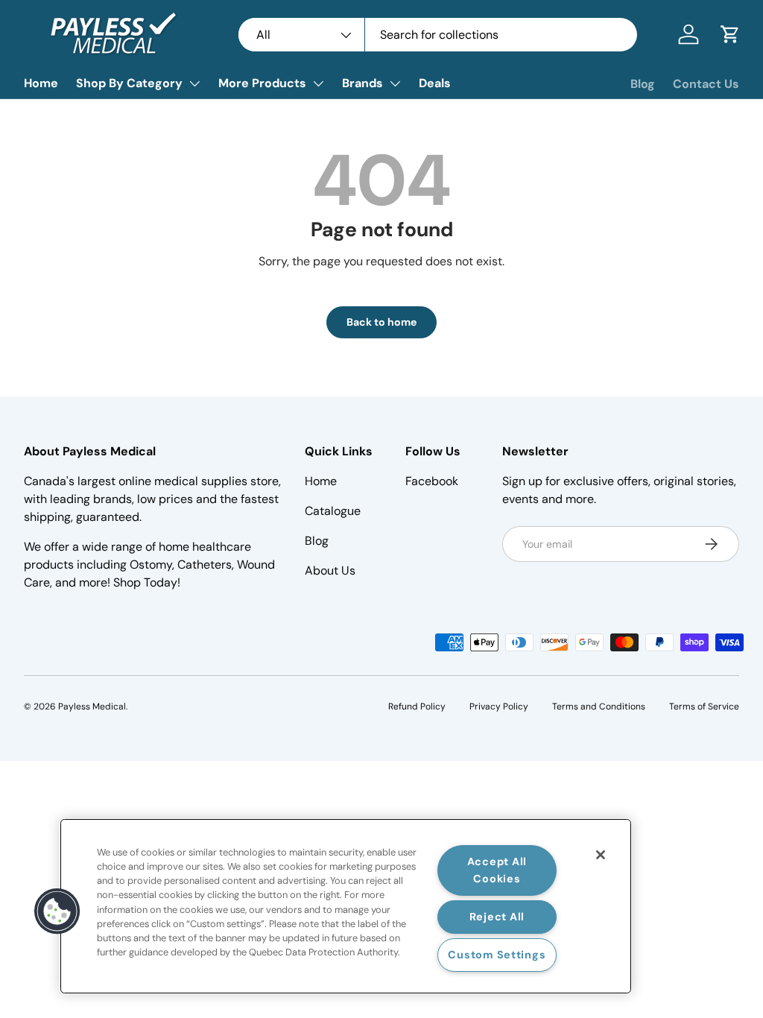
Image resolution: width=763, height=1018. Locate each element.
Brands (362, 83)
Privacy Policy (498, 706)
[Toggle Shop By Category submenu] (194, 83)
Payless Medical (92, 706)
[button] (730, 34)
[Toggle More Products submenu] (318, 83)
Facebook (431, 481)
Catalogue (333, 511)
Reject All (497, 916)
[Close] (600, 854)
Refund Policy (417, 706)
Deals (435, 83)
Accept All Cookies (497, 870)
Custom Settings (496, 954)
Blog (642, 84)
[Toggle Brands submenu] (395, 83)
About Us (330, 570)
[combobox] (437, 34)
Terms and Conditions (598, 706)
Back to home (381, 322)
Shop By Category (129, 83)
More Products (262, 83)
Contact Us (706, 84)
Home (41, 83)
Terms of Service (704, 706)
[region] (346, 906)
